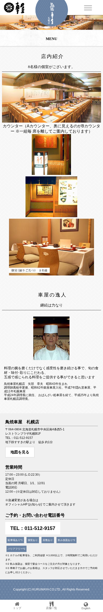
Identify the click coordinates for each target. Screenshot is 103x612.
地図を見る (19, 452)
